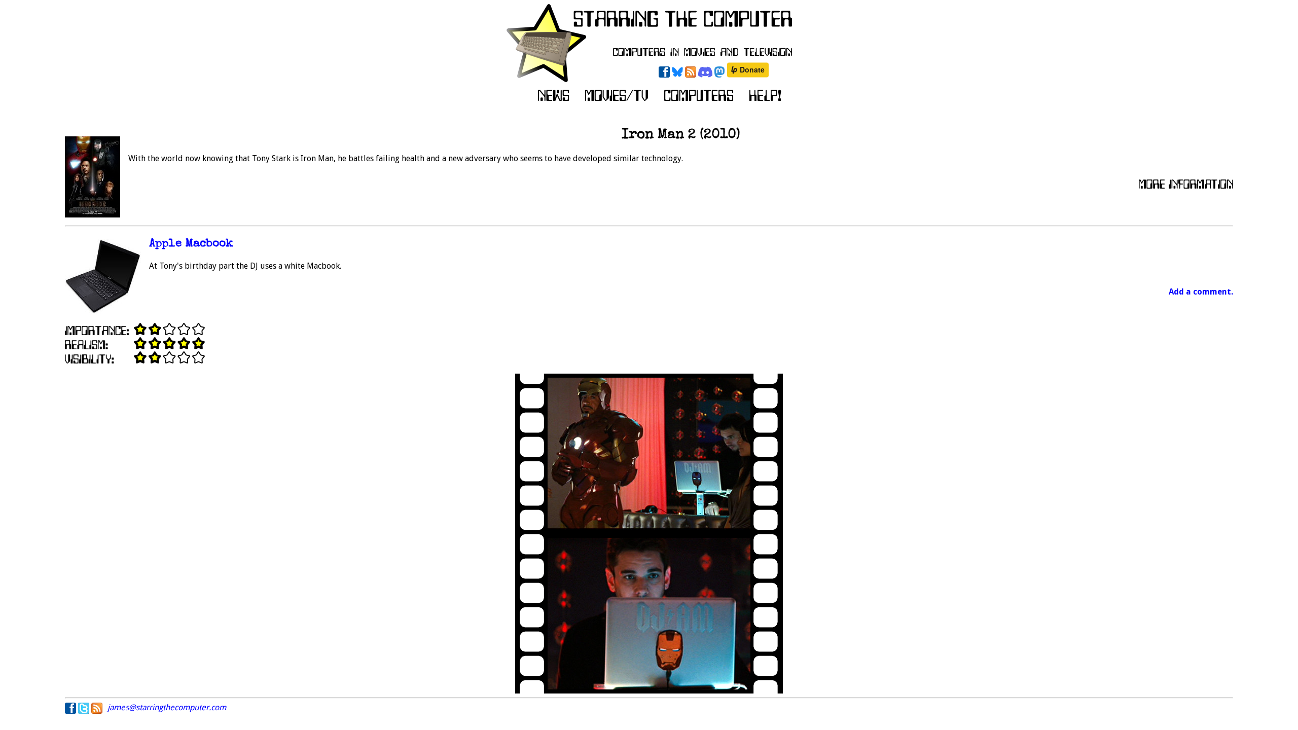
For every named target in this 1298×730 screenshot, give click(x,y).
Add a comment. (1201, 292)
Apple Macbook (191, 244)
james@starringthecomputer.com (166, 707)
